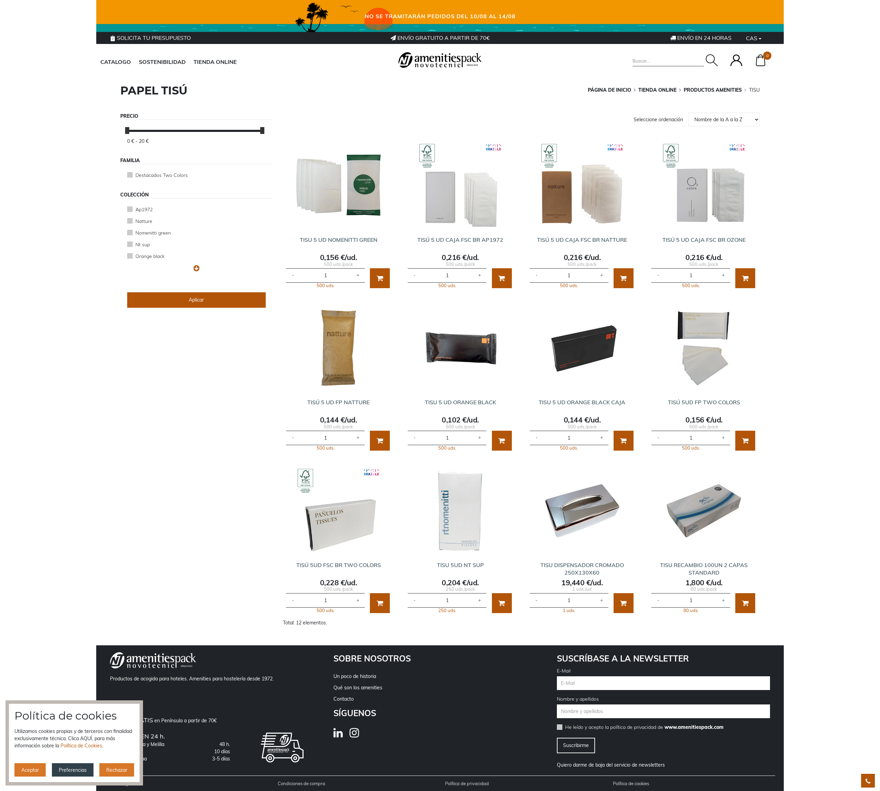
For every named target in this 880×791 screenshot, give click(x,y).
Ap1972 (144, 209)
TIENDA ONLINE (215, 61)
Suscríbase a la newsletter (623, 658)
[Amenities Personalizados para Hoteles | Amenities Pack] (440, 59)
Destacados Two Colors (161, 175)
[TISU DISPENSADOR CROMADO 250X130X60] (582, 510)
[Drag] (127, 130)
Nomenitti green (153, 233)
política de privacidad (633, 727)
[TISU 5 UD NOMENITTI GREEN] (338, 185)
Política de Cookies (81, 746)
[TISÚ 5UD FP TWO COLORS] (703, 348)
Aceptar (30, 770)
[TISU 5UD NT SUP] (460, 510)
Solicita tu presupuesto (153, 37)
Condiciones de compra (301, 783)
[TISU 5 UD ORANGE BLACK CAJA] (582, 348)
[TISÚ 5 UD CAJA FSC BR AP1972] (460, 185)
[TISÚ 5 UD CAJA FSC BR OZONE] (703, 185)
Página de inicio (609, 90)
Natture (143, 221)
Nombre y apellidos (578, 699)
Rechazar (116, 770)
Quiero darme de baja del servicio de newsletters (611, 765)
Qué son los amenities (357, 688)
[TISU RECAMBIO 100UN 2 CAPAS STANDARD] (703, 510)
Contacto (343, 699)
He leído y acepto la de (644, 727)
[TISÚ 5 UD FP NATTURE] (338, 348)
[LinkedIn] (341, 735)
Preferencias (73, 770)
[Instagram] (358, 735)
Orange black (150, 256)
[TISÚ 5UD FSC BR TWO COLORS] (338, 510)
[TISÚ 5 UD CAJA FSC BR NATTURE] (582, 185)
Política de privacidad (467, 783)
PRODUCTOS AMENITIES (713, 90)
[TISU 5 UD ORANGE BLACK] (460, 348)
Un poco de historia (354, 676)
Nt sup (142, 244)
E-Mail (564, 671)
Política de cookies (631, 783)
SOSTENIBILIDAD (162, 61)
